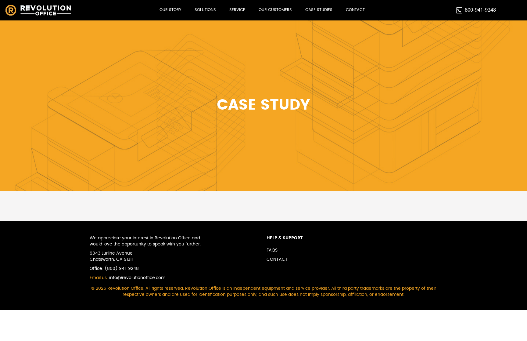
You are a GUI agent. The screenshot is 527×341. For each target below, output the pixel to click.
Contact (355, 10)
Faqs (272, 250)
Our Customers (275, 10)
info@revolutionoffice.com (137, 278)
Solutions (205, 10)
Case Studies (318, 10)
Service (237, 10)
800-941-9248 (480, 10)
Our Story (170, 10)
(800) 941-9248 (122, 269)
